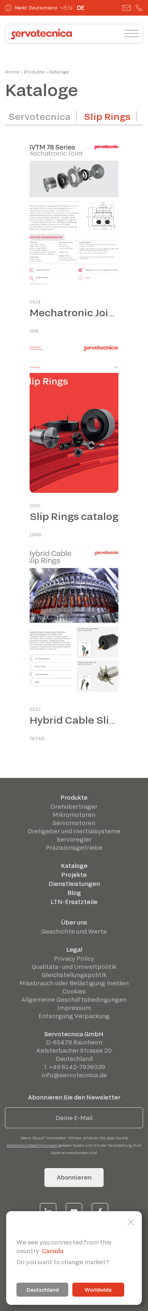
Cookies (74, 991)
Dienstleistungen (74, 883)
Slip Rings (107, 116)
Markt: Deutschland (36, 7)
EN (68, 7)
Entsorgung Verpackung (74, 1015)
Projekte (74, 874)
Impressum (74, 1007)
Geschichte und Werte (74, 931)
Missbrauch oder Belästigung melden (74, 983)
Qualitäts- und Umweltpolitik (74, 966)
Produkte (74, 797)
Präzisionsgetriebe (74, 847)
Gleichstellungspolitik (74, 974)
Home (12, 71)
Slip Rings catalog (74, 516)
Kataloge (74, 865)
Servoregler (74, 839)
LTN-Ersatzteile (74, 901)
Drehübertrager (74, 806)
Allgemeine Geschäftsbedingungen (74, 999)
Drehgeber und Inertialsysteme (74, 831)
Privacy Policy (74, 958)
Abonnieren (74, 1177)
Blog (74, 892)
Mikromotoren (74, 814)
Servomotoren (74, 822)
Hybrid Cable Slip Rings (88, 720)
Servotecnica (39, 116)
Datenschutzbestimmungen (32, 1145)
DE (80, 7)
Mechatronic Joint (74, 312)
